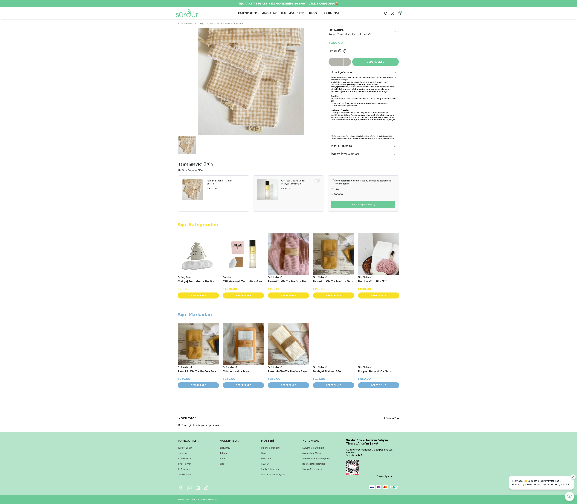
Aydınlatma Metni (311, 453)
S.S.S (222, 458)
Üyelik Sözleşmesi (312, 469)
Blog (222, 464)
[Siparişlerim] (392, 13)
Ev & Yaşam (184, 469)
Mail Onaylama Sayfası (273, 474)
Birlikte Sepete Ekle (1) (363, 204)
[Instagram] (189, 487)
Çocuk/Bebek (185, 458)
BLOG (313, 13)
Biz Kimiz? (225, 447)
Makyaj (201, 23)
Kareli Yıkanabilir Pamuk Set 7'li (219, 182)
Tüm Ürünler (184, 474)
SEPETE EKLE (375, 61)
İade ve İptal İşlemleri (313, 464)
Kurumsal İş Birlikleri (313, 447)
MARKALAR (269, 13)
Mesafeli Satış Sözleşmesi (316, 458)
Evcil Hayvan (184, 464)
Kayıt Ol (265, 464)
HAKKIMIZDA (330, 13)
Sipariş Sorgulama (271, 447)
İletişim (223, 453)
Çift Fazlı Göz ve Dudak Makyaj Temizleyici (293, 182)
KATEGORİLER (247, 13)
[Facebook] (180, 487)
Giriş (263, 453)
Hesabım (266, 458)
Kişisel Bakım (185, 23)
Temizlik (182, 453)
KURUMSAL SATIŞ (293, 13)
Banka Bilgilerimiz (270, 469)
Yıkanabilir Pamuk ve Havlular (226, 23)
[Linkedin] (197, 487)
